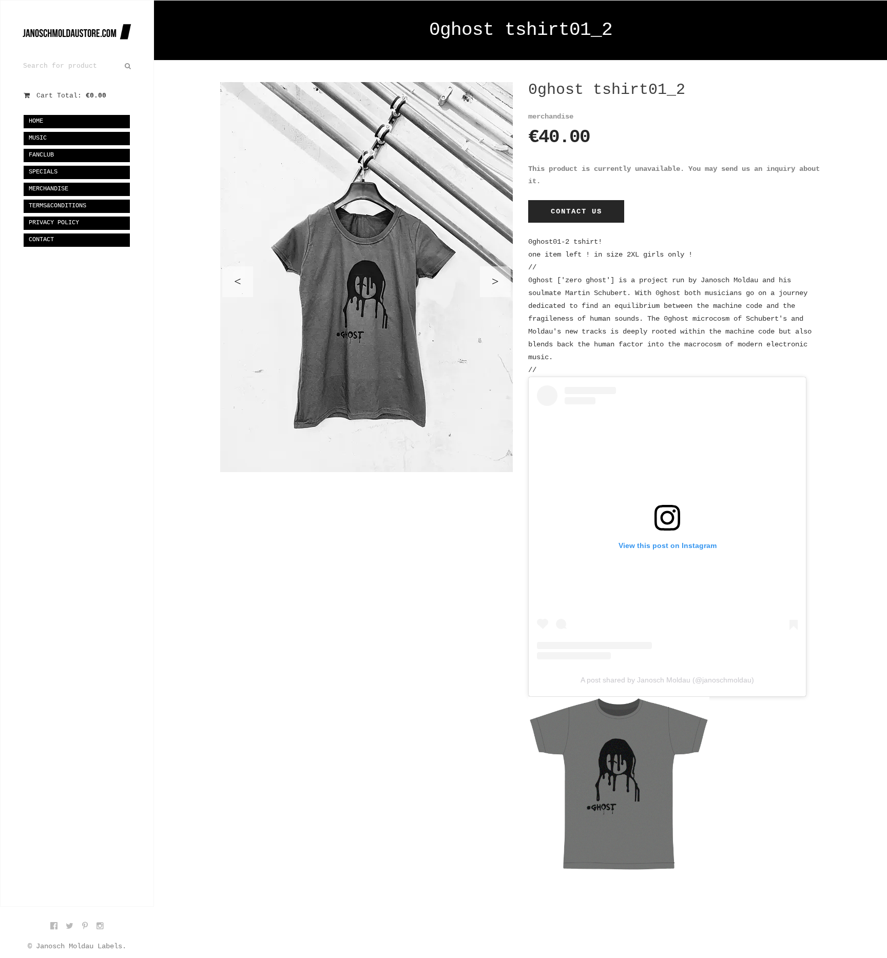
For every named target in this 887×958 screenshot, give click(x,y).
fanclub (41, 155)
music (38, 138)
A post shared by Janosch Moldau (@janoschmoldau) (667, 680)
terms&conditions (57, 205)
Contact (41, 239)
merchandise (48, 188)
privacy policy (54, 222)
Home (36, 121)
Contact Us (576, 211)
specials (43, 171)
